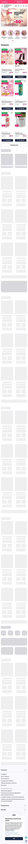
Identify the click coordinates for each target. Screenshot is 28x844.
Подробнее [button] (21, 77)
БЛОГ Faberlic (5, 776)
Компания (4, 770)
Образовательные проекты (9, 783)
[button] (14, 2)
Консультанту (5, 805)
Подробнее (20, 2)
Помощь (3, 809)
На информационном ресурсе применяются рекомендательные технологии (12, 834)
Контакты (3, 785)
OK (14, 838)
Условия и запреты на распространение (12, 797)
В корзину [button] (8, 77)
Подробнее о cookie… (10, 831)
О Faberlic (4, 774)
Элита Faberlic (5, 778)
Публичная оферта (6, 791)
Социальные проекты (7, 781)
